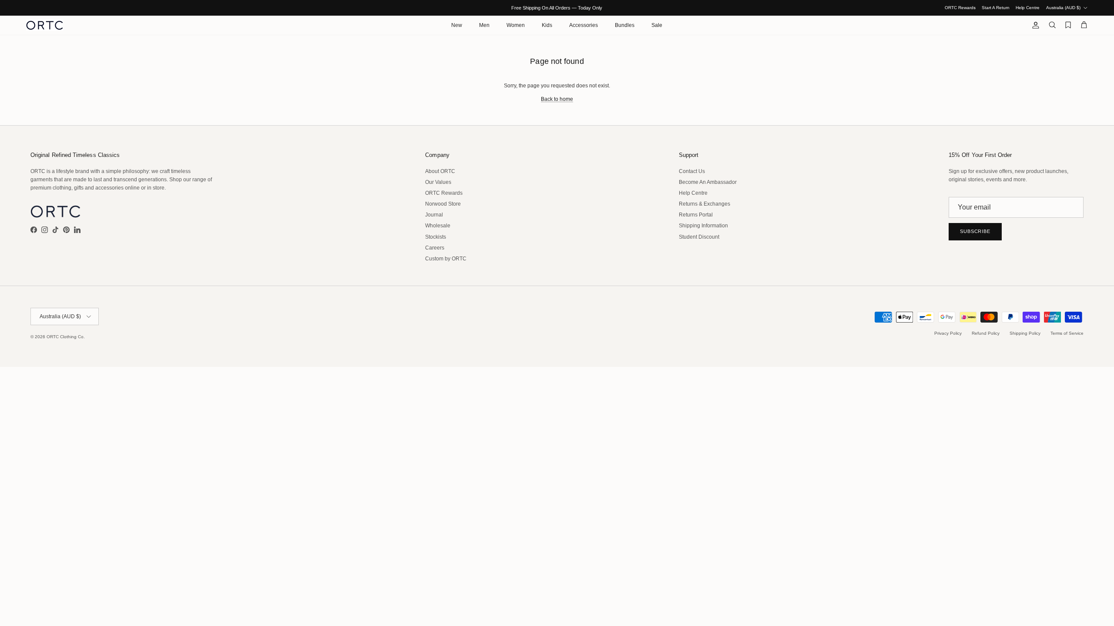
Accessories (583, 25)
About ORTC (440, 171)
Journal (434, 215)
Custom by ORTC (445, 259)
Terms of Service (1067, 333)
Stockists (435, 237)
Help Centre (1028, 7)
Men (484, 25)
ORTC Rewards (960, 7)
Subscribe (975, 231)
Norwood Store (443, 204)
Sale (656, 25)
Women (516, 25)
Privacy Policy (948, 333)
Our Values (438, 182)
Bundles (624, 25)
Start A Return (996, 7)
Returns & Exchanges (704, 204)
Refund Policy (986, 333)
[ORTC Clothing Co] (44, 25)
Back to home (557, 99)
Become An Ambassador (708, 182)
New (456, 25)
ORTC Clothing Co (65, 336)
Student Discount (699, 237)
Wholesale (437, 226)
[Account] (1034, 25)
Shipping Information (703, 226)
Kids (547, 25)
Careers (434, 248)
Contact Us (692, 171)
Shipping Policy (1025, 333)
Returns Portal (696, 215)
